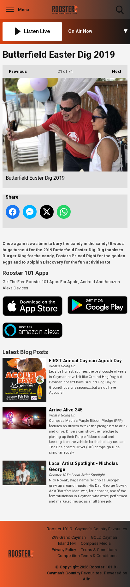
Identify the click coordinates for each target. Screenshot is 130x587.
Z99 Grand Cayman (68, 537)
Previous (15, 71)
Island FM (67, 543)
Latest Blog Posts (25, 352)
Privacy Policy (64, 549)
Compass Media (96, 543)
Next (113, 71)
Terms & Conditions (99, 549)
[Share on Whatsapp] (64, 212)
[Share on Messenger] (30, 212)
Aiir (86, 579)
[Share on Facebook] (13, 212)
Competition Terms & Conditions (86, 555)
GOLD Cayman (104, 537)
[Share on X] (47, 212)
